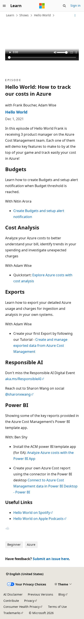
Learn (10, 15)
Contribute (11, 601)
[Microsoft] (42, 6)
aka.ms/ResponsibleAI (23, 378)
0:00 (15, 52)
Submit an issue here (51, 558)
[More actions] (75, 15)
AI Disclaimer (13, 594)
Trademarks (11, 613)
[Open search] (64, 6)
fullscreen (71, 52)
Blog (61, 594)
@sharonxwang (18, 394)
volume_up (54, 52)
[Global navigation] (4, 6)
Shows (24, 15)
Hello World (42, 15)
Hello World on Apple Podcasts (38, 518)
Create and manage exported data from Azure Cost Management (40, 345)
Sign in (75, 5)
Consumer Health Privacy (21, 607)
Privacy (29, 601)
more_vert (76, 52)
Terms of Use (57, 607)
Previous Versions (40, 594)
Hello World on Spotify (31, 512)
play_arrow (9, 52)
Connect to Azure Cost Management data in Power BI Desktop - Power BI (45, 486)
